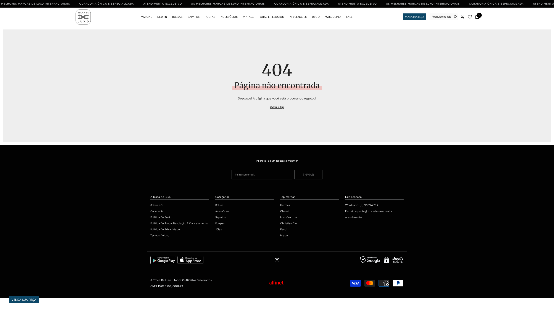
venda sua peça (414, 16)
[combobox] (442, 16)
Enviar (308, 175)
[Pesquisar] (444, 16)
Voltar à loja (277, 107)
